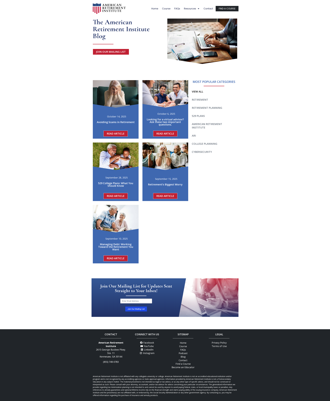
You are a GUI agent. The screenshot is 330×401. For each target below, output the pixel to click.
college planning (204, 143)
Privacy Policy (219, 342)
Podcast (183, 353)
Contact (208, 8)
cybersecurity (202, 152)
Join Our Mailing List (136, 309)
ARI (194, 135)
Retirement (200, 99)
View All (197, 91)
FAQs (177, 8)
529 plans (198, 116)
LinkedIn (148, 349)
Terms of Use (219, 346)
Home (154, 8)
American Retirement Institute (207, 125)
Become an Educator (183, 367)
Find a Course (183, 363)
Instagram (148, 353)
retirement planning (207, 108)
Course (166, 8)
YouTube (148, 346)
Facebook (148, 342)
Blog (183, 356)
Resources (190, 8)
